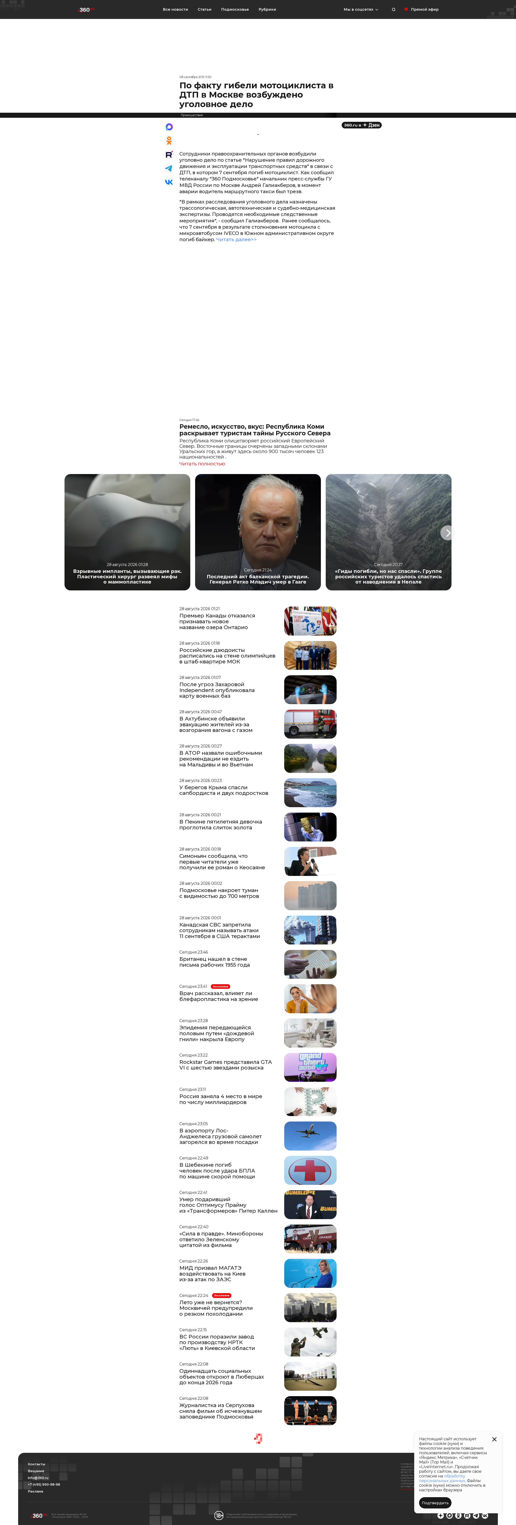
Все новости (175, 9)
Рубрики (267, 9)
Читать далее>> (236, 239)
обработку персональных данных (442, 1478)
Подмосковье (235, 9)
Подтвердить (435, 1503)
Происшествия (192, 115)
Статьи (204, 9)
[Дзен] (362, 125)
